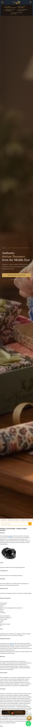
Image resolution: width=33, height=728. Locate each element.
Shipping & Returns (13, 519)
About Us (4, 519)
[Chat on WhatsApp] (28, 723)
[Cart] (30, 2)
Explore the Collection (16, 275)
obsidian (11, 536)
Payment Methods (25, 519)
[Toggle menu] (2, 2)
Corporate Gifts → (16, 279)
